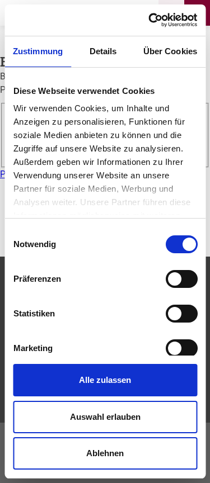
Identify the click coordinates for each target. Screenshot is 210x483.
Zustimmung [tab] (38, 51)
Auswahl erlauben (105, 417)
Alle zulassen (105, 380)
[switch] (181, 279)
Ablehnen (105, 453)
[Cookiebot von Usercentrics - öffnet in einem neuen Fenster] (149, 20)
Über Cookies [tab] (170, 51)
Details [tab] (103, 51)
